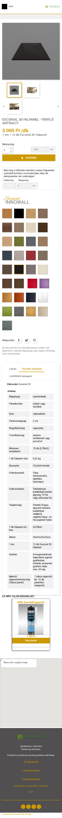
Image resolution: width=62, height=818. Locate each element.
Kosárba (29, 158)
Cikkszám (12, 384)
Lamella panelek (31, 770)
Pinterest (34, 340)
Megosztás (19, 340)
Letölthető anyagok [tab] (21, 376)
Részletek (31, 640)
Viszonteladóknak (31, 779)
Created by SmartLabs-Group (16, 814)
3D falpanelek (31, 762)
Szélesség (9, 180)
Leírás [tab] (12, 368)
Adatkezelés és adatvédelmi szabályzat (31, 786)
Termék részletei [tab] (32, 368)
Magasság (23, 180)
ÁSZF (31, 792)
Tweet (26, 340)
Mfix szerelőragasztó (31, 602)
